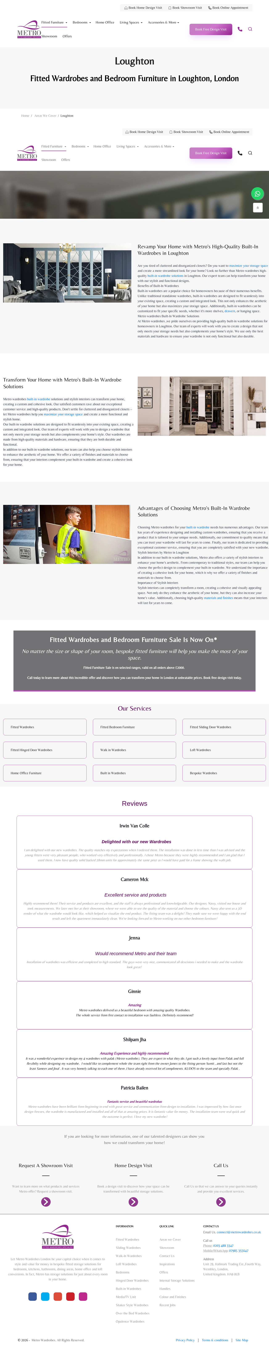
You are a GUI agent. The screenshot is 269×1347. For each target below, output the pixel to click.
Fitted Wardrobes (127, 1240)
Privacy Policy (185, 1340)
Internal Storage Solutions (177, 1280)
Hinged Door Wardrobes (132, 1280)
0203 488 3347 (222, 1246)
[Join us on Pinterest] (70, 1296)
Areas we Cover (45, 116)
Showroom (49, 36)
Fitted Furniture (53, 22)
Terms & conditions (215, 1340)
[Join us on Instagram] (83, 1296)
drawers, (230, 311)
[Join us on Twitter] (45, 1296)
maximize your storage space (248, 266)
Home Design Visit (133, 1165)
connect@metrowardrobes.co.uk (239, 1232)
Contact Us (167, 1256)
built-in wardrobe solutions (165, 276)
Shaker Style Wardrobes (132, 1305)
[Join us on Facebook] (32, 1296)
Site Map (242, 1340)
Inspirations (167, 1264)
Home (25, 116)
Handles (165, 1289)
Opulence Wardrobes (130, 1321)
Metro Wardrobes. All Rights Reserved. (58, 1340)
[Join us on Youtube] (58, 1296)
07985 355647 (238, 1251)
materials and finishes (219, 598)
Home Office (105, 22)
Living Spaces (130, 22)
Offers (67, 36)
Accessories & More (162, 22)
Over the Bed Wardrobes (132, 1313)
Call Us (221, 1165)
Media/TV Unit (126, 1297)
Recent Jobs (167, 1305)
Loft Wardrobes (126, 1264)
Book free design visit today (222, 678)
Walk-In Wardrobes (129, 1256)
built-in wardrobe (38, 399)
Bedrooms (80, 22)
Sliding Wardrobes (128, 1248)
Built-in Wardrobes (128, 1289)
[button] (211, 29)
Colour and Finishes (173, 1297)
